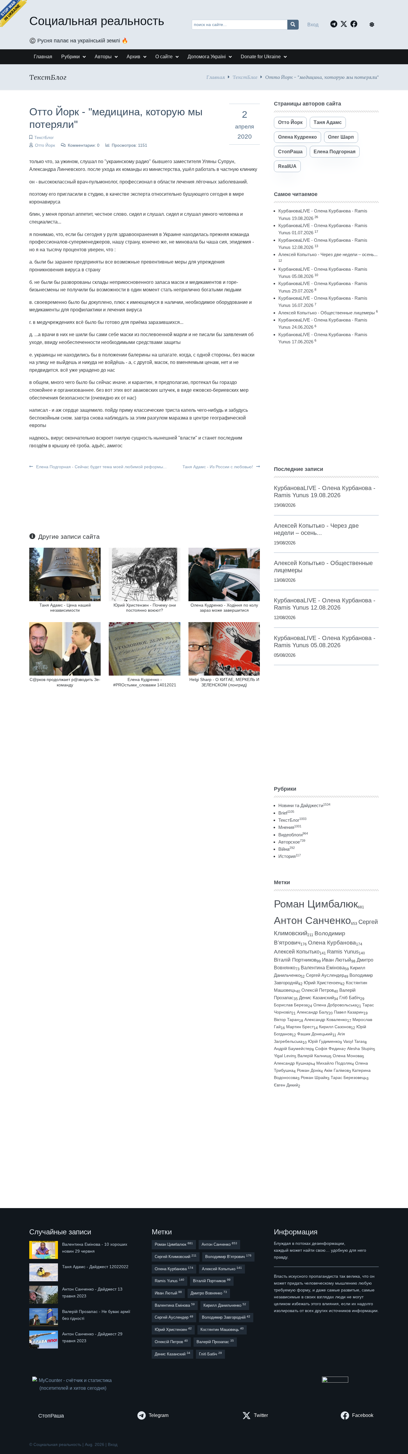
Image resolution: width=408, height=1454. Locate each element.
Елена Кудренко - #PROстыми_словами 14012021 (144, 682)
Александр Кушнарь (293, 1063)
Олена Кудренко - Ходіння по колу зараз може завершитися (224, 608)
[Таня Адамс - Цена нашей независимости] (65, 574)
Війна (286, 849)
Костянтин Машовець (222, 1329)
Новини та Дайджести (304, 805)
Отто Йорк (45, 145)
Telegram (158, 1415)
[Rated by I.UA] (335, 1380)
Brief (286, 812)
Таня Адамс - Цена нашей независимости (65, 608)
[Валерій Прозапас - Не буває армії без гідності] (44, 1317)
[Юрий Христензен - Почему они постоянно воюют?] (144, 574)
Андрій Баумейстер (293, 1048)
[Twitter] (345, 23)
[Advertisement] (326, 405)
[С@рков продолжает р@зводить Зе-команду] (65, 648)
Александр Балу (313, 1012)
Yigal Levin (284, 1055)
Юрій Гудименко (324, 1041)
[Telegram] (335, 23)
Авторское (291, 841)
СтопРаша (290, 151)
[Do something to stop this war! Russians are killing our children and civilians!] (13, 13)
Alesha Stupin (360, 1048)
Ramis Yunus (343, 952)
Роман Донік (309, 1070)
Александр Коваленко (325, 1019)
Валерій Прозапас (215, 1341)
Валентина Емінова (323, 967)
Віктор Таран (286, 1019)
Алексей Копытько (297, 952)
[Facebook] (355, 23)
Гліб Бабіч (349, 997)
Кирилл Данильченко (224, 1305)
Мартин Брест (300, 1026)
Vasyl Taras (354, 1041)
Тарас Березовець (348, 1077)
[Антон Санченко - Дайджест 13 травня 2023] (44, 1295)
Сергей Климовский (176, 1256)
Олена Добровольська (335, 1005)
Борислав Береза (291, 1005)
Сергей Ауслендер (325, 975)
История (289, 856)
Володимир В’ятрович (228, 1256)
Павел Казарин (348, 1012)
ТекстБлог (245, 77)
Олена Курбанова (332, 942)
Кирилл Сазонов (335, 1026)
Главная (215, 77)
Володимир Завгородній (226, 1317)
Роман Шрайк (314, 1077)
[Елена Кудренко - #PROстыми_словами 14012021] (144, 648)
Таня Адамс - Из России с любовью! (218, 466)
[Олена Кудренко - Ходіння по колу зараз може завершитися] (224, 574)
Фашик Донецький (314, 1033)
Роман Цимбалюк (316, 904)
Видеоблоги (293, 834)
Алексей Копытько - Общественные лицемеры (326, 312)
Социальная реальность (96, 20)
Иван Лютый (336, 960)
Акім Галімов (336, 1070)
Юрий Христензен (322, 982)
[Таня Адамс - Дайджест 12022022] (44, 1272)
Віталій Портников (295, 960)
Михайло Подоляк (334, 1063)
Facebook (362, 1415)
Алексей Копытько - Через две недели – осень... (328, 254)
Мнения (289, 827)
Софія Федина (329, 1048)
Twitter (261, 1415)
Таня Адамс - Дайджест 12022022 (95, 1266)
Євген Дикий (286, 1085)
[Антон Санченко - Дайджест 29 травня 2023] (44, 1340)
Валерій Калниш (313, 1055)
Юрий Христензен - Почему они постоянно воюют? (144, 608)
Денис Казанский (316, 997)
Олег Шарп (341, 137)
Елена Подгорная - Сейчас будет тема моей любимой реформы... (101, 466)
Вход (312, 24)
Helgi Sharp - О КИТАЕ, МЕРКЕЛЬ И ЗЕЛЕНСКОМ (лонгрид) (224, 682)
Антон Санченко (312, 920)
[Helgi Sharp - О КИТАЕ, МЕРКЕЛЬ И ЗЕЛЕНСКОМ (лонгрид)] (224, 648)
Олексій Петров (317, 990)
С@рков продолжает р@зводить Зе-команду (65, 682)
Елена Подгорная (334, 151)
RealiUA (287, 166)
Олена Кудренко (297, 137)
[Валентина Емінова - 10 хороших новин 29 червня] (44, 1250)
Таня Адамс (328, 122)
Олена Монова (347, 1055)
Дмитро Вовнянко (209, 1292)
